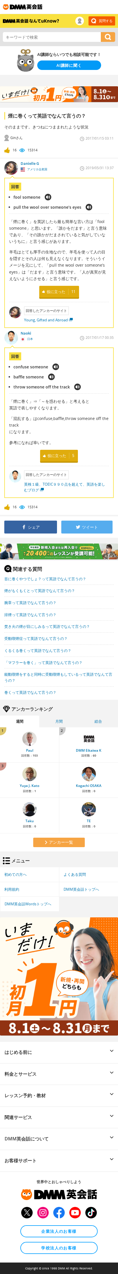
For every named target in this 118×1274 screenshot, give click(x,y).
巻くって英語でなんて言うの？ (30, 692)
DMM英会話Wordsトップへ (28, 903)
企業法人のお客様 (58, 1231)
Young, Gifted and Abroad (46, 320)
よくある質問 (75, 874)
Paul (29, 750)
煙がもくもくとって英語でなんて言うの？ (39, 590)
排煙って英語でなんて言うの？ (30, 614)
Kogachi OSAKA (88, 785)
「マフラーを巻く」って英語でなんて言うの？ (43, 662)
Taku (29, 821)
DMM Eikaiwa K (88, 750)
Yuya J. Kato (29, 785)
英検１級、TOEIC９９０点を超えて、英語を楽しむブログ (64, 487)
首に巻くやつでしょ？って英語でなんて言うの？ (45, 578)
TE (89, 821)
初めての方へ (15, 874)
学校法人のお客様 (58, 1247)
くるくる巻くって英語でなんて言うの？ (37, 650)
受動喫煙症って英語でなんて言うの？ (36, 638)
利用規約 (11, 889)
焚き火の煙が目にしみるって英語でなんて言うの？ (47, 626)
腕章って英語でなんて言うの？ (30, 602)
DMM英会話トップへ (81, 889)
